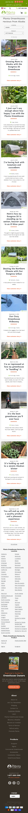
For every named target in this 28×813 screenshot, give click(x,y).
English (13, 796)
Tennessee (18, 595)
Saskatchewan (5, 630)
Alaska (3, 556)
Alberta (3, 558)
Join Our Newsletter (14, 702)
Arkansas (4, 563)
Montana (17, 576)
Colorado (4, 574)
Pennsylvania (5, 619)
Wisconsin (18, 611)
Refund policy (14, 728)
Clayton (3, 572)
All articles (14, 544)
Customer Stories (14, 711)
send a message (15, 777)
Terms (11, 803)
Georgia (3, 581)
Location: (13, 25)
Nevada (17, 581)
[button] (25, 12)
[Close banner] (26, 3)
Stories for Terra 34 (21, 631)
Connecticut (4, 576)
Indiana (3, 587)
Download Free (14, 687)
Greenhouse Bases (14, 758)
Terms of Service (14, 725)
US (4, 8)
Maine (16, 561)
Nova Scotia (4, 608)
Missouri (17, 574)
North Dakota (5, 602)
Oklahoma (4, 613)
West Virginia (18, 609)
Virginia (17, 604)
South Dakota (19, 593)
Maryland (17, 565)
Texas (16, 598)
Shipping (14, 705)
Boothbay (4, 565)
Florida (3, 578)
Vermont (17, 602)
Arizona (3, 561)
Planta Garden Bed (20, 640)
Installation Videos (14, 755)
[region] (14, 3)
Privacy (6, 803)
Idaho (3, 583)
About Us (14, 699)
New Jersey (18, 587)
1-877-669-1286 (22, 8)
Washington (18, 607)
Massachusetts (19, 567)
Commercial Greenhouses (14, 749)
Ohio (2, 610)
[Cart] (21, 12)
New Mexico (18, 590)
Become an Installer (14, 722)
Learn (14, 714)
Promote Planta (14, 731)
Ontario (3, 615)
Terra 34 (3, 643)
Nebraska (18, 578)
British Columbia (6, 567)
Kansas (17, 554)
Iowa (2, 590)
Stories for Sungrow (21, 628)
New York (4, 593)
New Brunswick (19, 583)
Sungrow (17, 646)
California (4, 570)
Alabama (4, 554)
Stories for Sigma (20, 626)
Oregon (3, 617)
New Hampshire (19, 585)
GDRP (15, 803)
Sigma (3, 646)
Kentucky (17, 556)
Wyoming (17, 613)
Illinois (3, 585)
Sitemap (19, 803)
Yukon (17, 616)
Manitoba (17, 563)
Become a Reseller (14, 720)
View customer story (14, 80)
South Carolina (5, 632)
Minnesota (18, 572)
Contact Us (14, 708)
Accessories (14, 752)
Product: (13, 31)
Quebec (3, 626)
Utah (16, 600)
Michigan (17, 570)
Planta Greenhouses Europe (14, 717)
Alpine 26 (4, 640)
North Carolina (5, 600)
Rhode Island (5, 628)
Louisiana (18, 558)
